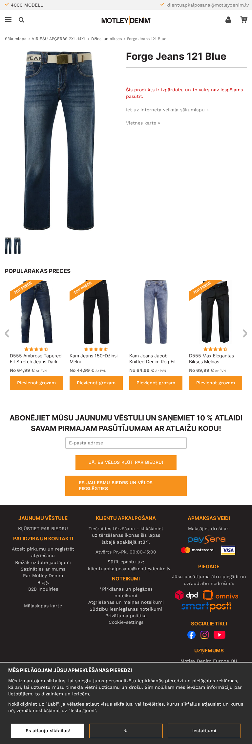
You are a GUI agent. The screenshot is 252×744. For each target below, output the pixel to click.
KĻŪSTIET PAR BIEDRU (43, 528)
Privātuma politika (126, 615)
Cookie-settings (126, 622)
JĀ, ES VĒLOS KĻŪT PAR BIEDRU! (126, 462)
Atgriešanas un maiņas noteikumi (126, 602)
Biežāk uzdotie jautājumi (43, 562)
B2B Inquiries (43, 589)
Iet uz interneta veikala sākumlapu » (167, 109)
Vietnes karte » (143, 122)
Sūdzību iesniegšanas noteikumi (126, 609)
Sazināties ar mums (43, 569)
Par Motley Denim (43, 575)
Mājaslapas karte (43, 605)
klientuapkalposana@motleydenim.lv (207, 5)
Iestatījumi (204, 730)
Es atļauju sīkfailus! (48, 730)
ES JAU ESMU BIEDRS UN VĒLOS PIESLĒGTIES (116, 485)
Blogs (43, 582)
